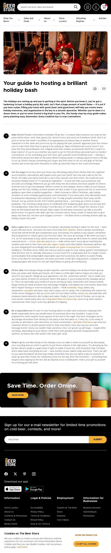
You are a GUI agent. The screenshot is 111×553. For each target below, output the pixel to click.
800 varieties (69, 230)
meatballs (71, 288)
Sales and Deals (28, 19)
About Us (47, 19)
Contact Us (9, 520)
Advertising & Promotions (90, 514)
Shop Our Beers (8, 19)
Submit (97, 439)
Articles (102, 18)
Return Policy (37, 520)
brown (85, 294)
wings (80, 288)
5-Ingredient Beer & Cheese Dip (61, 299)
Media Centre (10, 524)
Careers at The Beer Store (67, 510)
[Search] (75, 7)
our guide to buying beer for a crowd (74, 247)
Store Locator (63, 19)
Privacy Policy (37, 512)
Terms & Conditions (40, 516)
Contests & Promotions (15, 516)
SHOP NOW (18, 395)
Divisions (61, 516)
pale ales (46, 244)
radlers (62, 244)
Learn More (22, 547)
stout (61, 360)
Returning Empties (81, 19)
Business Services (92, 508)
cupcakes (28, 291)
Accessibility (37, 508)
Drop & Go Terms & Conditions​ (40, 526)
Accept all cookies (86, 544)
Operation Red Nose (83, 322)
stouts (32, 242)
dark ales (41, 242)
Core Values (63, 520)
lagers (55, 244)
